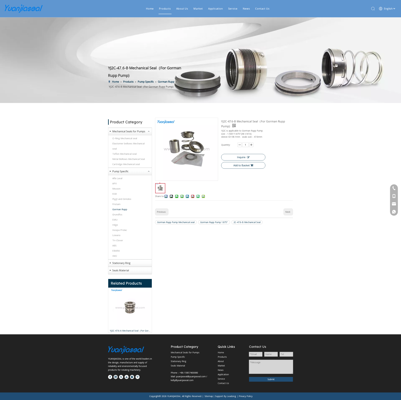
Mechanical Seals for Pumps (128, 131)
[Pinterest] (137, 377)
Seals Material (120, 270)
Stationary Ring (121, 263)
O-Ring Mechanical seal (124, 138)
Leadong (231, 396)
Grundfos (117, 214)
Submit (271, 379)
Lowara (116, 235)
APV (114, 183)
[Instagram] (132, 377)
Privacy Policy (246, 396)
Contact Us (262, 8)
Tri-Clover (117, 240)
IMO (114, 255)
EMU (114, 219)
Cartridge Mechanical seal (126, 164)
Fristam (116, 204)
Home (150, 8)
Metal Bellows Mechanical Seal (128, 159)
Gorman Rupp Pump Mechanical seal (176, 222)
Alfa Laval (117, 178)
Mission (116, 188)
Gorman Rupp (119, 209)
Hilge (115, 224)
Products (165, 8)
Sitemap (209, 396)
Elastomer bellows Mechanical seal (128, 146)
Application (215, 8)
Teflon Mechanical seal (124, 153)
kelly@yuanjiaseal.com (182, 380)
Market (198, 8)
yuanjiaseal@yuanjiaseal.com (191, 376)
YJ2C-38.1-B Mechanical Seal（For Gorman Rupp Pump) (147, 330)
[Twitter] (121, 377)
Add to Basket (241, 165)
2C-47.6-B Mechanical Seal (247, 222)
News (246, 8)
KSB (114, 193)
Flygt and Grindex (121, 198)
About (221, 361)
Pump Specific (120, 171)
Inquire (241, 157)
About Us (182, 8)
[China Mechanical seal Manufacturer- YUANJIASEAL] (126, 349)
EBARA (116, 250)
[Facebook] (110, 377)
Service (233, 8)
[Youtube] (127, 377)
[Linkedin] (116, 377)
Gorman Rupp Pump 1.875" (214, 222)
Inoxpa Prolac (119, 230)
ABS (114, 245)
